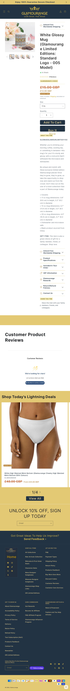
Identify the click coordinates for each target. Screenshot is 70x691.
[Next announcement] (66, 2)
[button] (4, 11)
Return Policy (50, 565)
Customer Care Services (54, 588)
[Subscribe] (51, 523)
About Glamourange (12, 606)
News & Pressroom (52, 608)
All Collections (30, 552)
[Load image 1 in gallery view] (12, 57)
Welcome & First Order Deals (33, 562)
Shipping (53, 96)
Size (41, 102)
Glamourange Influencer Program (34, 621)
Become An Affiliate (32, 611)
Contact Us (9, 646)
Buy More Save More (53, 574)
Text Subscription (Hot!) (14, 637)
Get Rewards (30, 606)
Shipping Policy (51, 561)
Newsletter (9, 651)
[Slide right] (33, 57)
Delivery (8, 624)
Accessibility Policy (12, 611)
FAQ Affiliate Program (33, 615)
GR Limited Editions (32, 593)
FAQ (46, 552)
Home (11, 557)
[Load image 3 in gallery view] (22, 57)
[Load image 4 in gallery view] (28, 57)
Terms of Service (11, 619)
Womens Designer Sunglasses (31, 580)
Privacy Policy (10, 615)
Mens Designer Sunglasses (30, 574)
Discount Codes (51, 579)
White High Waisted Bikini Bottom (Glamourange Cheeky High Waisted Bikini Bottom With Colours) (34, 474)
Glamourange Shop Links (32, 587)
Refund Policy (10, 633)
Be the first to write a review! (35, 383)
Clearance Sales (31, 568)
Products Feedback (52, 570)
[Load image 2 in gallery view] (17, 57)
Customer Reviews (52, 583)
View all (35, 498)
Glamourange (14, 687)
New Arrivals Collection (33, 557)
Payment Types (51, 557)
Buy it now (52, 130)
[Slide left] (7, 57)
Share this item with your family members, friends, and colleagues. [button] (53, 305)
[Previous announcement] (4, 2)
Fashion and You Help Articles (53, 613)
